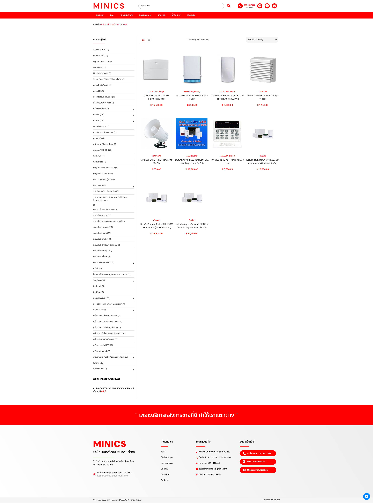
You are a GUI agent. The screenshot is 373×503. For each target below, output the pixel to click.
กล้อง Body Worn (100, 85)
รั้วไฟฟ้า (96, 268)
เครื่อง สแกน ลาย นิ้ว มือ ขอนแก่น (106, 321)
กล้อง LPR (97, 91)
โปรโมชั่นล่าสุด (126, 15)
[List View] (148, 39)
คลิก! (103, 391)
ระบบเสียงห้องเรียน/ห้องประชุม (105, 244)
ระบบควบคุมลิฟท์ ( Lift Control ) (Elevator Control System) (110, 199)
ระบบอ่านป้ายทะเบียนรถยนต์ (104, 209)
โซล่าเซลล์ (97, 363)
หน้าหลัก (97, 24)
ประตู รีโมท (97, 155)
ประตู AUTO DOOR (101, 150)
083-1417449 (249, 5)
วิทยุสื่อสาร (97, 280)
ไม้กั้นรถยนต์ (98, 368)
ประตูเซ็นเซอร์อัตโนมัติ (101, 173)
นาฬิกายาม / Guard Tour (103, 144)
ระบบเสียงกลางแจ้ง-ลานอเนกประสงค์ (107, 221)
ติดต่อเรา (190, 15)
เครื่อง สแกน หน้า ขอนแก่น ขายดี (105, 327)
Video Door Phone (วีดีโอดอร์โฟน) (107, 79)
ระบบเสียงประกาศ (100, 233)
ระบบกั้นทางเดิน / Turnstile (104, 191)
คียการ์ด (96, 120)
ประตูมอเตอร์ (98, 161)
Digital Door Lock (101, 61)
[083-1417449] (240, 5)
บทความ (161, 15)
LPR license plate (100, 73)
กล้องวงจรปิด (98, 108)
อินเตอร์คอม (98, 309)
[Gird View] (143, 39)
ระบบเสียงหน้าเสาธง (101, 239)
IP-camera (97, 67)
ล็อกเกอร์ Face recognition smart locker (110, 274)
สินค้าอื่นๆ (97, 292)
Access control (99, 49)
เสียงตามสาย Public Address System (108, 357)
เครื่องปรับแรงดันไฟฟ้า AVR (104, 339)
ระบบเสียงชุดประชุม (100, 227)
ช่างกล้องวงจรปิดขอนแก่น (103, 132)
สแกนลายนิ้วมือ (99, 298)
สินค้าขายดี (97, 286)
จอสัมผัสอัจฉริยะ (99, 126)
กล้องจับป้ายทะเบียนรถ (102, 102)
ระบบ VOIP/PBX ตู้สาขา (102, 179)
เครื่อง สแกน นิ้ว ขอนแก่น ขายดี (105, 315)
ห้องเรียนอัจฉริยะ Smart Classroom (107, 303)
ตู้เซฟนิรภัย (97, 138)
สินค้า (112, 15)
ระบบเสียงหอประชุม (100, 250)
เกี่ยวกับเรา (175, 15)
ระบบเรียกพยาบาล (100, 215)
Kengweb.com (135, 500)
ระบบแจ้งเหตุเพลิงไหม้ (101, 262)
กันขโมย (96, 114)
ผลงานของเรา (145, 15)
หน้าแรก (99, 15)
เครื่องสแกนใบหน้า (100, 351)
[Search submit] (229, 6)
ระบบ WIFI (97, 185)
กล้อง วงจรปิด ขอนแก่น (102, 96)
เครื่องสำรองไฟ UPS (101, 345)
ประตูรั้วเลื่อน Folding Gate (104, 167)
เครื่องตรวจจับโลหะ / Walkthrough (107, 333)
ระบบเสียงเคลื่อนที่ (100, 256)
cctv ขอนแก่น (98, 55)
